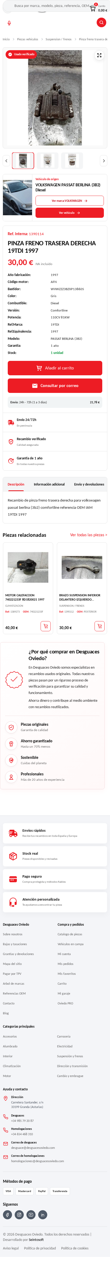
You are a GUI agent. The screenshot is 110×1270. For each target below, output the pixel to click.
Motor (7, 1076)
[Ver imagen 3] (72, 160)
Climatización (12, 1066)
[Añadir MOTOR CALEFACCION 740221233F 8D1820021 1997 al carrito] (46, 626)
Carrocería (63, 1036)
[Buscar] (101, 22)
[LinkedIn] (42, 1214)
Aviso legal (11, 1248)
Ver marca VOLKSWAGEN (67, 201)
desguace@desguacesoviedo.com (33, 1148)
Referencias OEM (14, 993)
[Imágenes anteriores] (6, 160)
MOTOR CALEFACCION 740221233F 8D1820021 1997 (24, 597)
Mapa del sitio (12, 964)
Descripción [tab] (16, 484)
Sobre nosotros (12, 934)
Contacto (8, 1003)
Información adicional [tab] (49, 484)
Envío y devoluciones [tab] (89, 484)
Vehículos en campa (71, 944)
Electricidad (64, 1046)
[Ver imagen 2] (47, 160)
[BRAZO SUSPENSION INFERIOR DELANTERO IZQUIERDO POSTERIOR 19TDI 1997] (82, 567)
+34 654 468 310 (22, 1134)
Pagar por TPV (12, 974)
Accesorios (10, 1036)
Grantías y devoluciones (18, 954)
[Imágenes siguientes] (103, 160)
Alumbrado (10, 1046)
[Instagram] (19, 1214)
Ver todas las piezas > (88, 534)
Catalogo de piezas (70, 934)
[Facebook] (7, 1214)
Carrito (62, 983)
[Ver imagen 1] (23, 160)
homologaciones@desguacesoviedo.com (37, 1161)
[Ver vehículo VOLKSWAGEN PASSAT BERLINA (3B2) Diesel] (17, 197)
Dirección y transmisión (72, 1066)
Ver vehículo (66, 213)
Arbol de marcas (13, 983)
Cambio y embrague (70, 1076)
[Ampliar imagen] (99, 55)
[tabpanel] (55, 507)
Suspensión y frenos (70, 1056)
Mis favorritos (67, 974)
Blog (6, 1013)
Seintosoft (36, 1239)
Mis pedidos (65, 964)
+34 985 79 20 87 (22, 1121)
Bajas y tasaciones (15, 944)
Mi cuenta (64, 954)
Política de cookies (74, 1248)
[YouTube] (31, 1214)
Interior (8, 1056)
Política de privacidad (40, 1248)
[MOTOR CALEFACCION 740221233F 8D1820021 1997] (28, 567)
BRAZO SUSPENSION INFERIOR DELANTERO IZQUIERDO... (79, 597)
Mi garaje (64, 993)
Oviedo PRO (65, 1003)
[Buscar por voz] (9, 23)
